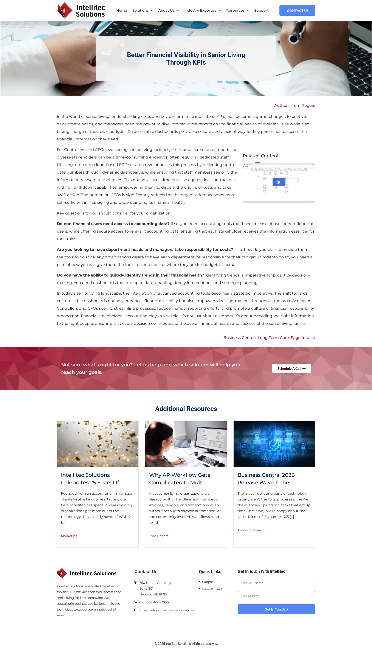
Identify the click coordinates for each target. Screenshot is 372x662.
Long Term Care (273, 337)
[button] (279, 182)
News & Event (212, 589)
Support (261, 10)
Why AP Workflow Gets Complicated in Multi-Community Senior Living (182, 482)
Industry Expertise (200, 10)
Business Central (239, 337)
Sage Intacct (303, 337)
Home (121, 10)
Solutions (140, 10)
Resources (235, 10)
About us (166, 10)
